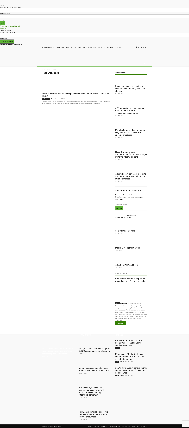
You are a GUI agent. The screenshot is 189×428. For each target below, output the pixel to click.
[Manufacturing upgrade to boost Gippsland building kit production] (94, 362)
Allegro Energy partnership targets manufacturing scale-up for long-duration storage (130, 176)
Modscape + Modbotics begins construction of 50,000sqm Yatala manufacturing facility (130, 356)
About (90, 426)
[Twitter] (146, 47)
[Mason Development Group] (131, 241)
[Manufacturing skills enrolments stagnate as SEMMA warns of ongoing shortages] (131, 124)
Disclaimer (3, 28)
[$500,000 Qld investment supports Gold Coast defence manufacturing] (94, 342)
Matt (52, 99)
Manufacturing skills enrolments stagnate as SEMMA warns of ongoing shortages (130, 132)
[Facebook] (136, 47)
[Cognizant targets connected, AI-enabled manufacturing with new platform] (131, 80)
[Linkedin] (141, 47)
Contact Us (144, 426)
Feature (118, 303)
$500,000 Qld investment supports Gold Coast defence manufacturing (94, 349)
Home (43, 70)
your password (5, 20)
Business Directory (123, 217)
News (117, 361)
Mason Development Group (127, 248)
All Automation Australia (126, 265)
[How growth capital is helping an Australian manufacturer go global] (131, 292)
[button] (144, 64)
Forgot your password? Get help (10, 26)
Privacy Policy (135, 426)
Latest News (120, 73)
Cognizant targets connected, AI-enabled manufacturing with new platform (130, 88)
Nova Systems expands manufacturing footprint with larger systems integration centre (131, 154)
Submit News (104, 426)
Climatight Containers (125, 231)
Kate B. (122, 361)
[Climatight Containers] (131, 224)
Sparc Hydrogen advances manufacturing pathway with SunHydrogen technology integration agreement (91, 391)
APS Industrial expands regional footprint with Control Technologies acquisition (129, 110)
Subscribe (119, 208)
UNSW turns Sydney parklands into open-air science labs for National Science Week (131, 370)
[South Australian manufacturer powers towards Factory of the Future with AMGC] (76, 84)
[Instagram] (139, 47)
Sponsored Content (121, 303)
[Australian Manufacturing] (56, 55)
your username (5, 13)
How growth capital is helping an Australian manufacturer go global (130, 280)
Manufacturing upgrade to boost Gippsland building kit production (94, 369)
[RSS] (143, 47)
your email (3, 38)
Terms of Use (126, 426)
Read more (120, 323)
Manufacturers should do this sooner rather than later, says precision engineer (128, 342)
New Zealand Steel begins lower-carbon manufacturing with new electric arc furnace (94, 414)
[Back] (0, 3)
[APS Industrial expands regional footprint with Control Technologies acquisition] (131, 102)
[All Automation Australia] (131, 259)
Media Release (46, 99)
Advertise (96, 426)
